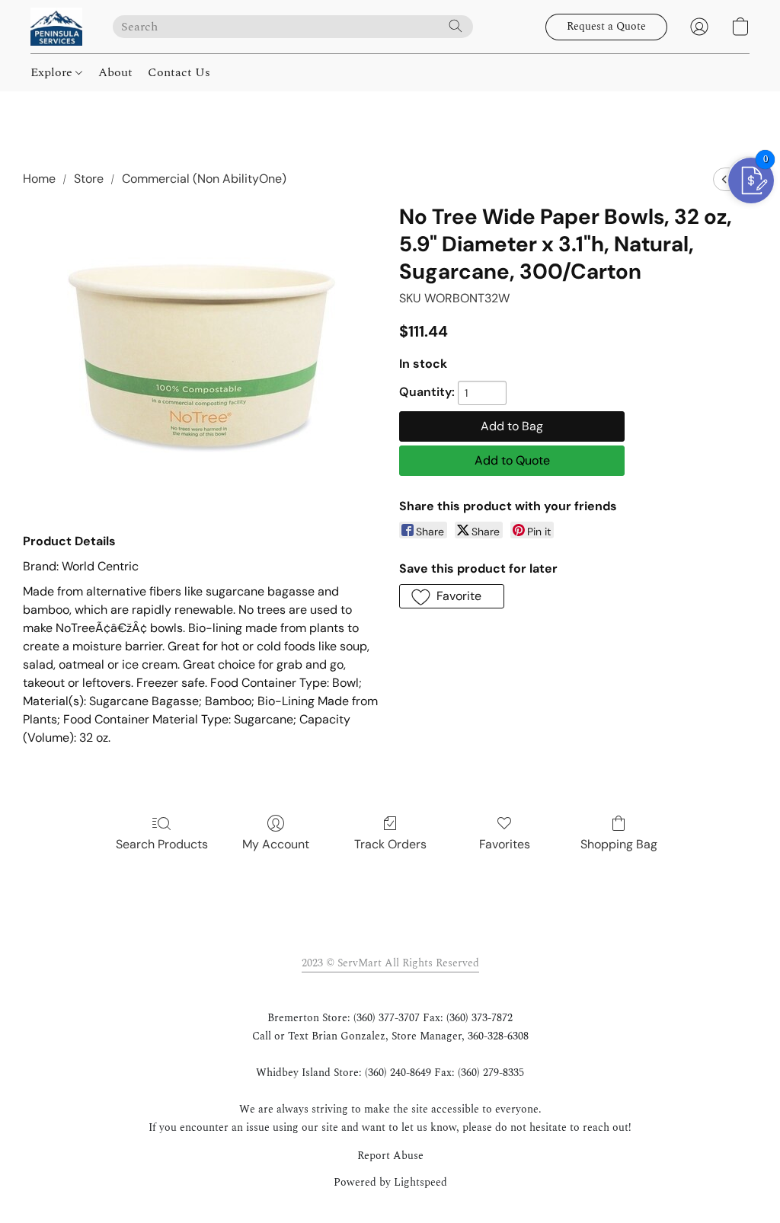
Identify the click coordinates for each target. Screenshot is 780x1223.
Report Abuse (390, 1156)
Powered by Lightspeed (390, 1182)
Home (39, 179)
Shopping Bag (618, 844)
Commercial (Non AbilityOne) (204, 179)
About (115, 72)
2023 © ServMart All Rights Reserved (390, 963)
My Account (275, 844)
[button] (56, 27)
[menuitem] (724, 179)
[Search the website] (455, 26)
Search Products (162, 844)
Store (89, 179)
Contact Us (179, 72)
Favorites (504, 844)
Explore (52, 72)
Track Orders (390, 844)
